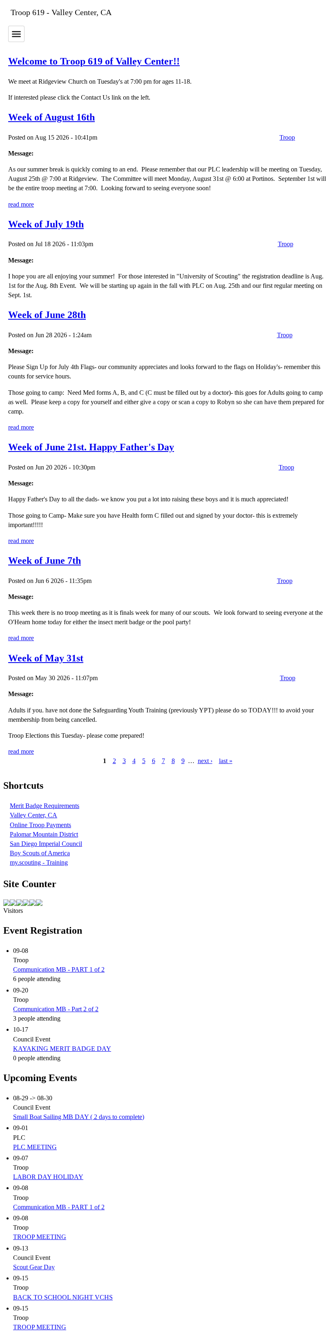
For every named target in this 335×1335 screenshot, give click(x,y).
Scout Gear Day (34, 1267)
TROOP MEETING (39, 1236)
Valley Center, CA (33, 815)
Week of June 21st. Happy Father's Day (91, 447)
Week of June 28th (47, 314)
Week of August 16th (51, 117)
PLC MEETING (35, 1147)
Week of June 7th (44, 560)
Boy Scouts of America (40, 853)
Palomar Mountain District (44, 834)
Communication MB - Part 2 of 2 (55, 1009)
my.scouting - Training (39, 862)
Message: (21, 153)
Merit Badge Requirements (44, 805)
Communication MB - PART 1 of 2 (59, 969)
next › (205, 760)
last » (225, 760)
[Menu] (16, 34)
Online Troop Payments (40, 824)
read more (21, 204)
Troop (287, 137)
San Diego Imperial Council (46, 843)
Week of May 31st (45, 658)
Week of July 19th (46, 224)
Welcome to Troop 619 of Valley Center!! (94, 61)
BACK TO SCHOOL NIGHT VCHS (63, 1297)
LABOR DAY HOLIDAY (48, 1176)
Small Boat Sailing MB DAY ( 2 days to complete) (78, 1116)
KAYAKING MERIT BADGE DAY (62, 1048)
